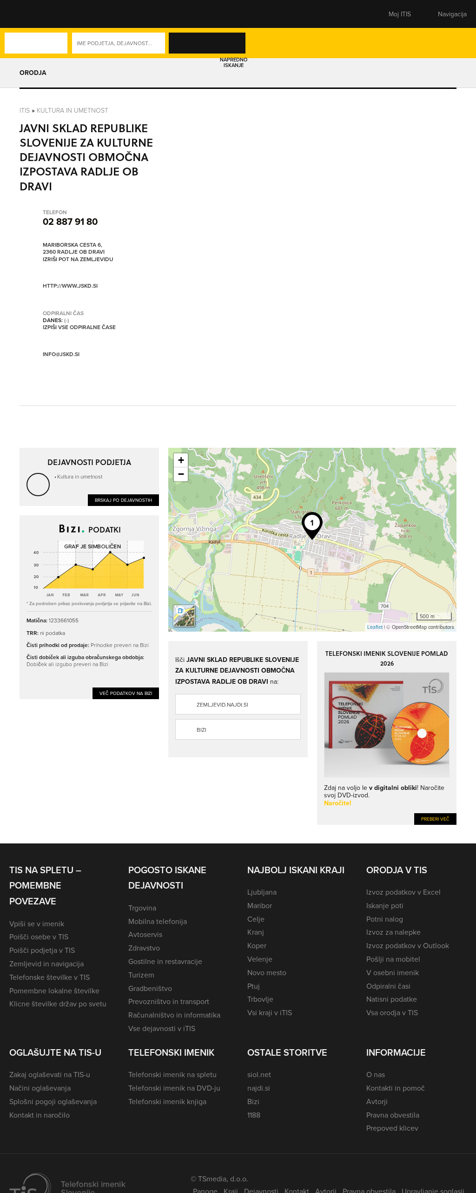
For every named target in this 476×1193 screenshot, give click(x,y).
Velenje (259, 959)
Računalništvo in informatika (174, 1015)
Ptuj (253, 986)
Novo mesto (266, 972)
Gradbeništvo (150, 988)
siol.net (259, 1074)
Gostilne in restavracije (165, 961)
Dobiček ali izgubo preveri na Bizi (67, 664)
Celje (255, 919)
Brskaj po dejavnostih (123, 500)
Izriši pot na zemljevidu (78, 259)
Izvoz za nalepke (393, 932)
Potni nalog (384, 919)
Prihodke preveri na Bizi (120, 645)
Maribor (259, 905)
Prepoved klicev (392, 1128)
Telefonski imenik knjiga (167, 1101)
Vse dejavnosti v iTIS (161, 1028)
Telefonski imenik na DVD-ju (174, 1088)
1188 (253, 1115)
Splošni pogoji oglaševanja (53, 1101)
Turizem (141, 975)
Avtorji (377, 1101)
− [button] (181, 474)
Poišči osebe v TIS (38, 936)
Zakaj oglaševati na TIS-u (49, 1074)
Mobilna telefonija (157, 921)
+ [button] (181, 460)
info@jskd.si (61, 354)
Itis (25, 110)
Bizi (201, 730)
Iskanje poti (384, 905)
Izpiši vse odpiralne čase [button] (79, 327)
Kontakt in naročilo (39, 1115)
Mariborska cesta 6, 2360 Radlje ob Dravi (74, 248)
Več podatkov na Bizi (125, 693)
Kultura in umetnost (72, 110)
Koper (256, 945)
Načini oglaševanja (40, 1088)
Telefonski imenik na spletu (172, 1074)
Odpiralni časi (388, 986)
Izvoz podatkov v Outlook (407, 945)
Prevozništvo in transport (168, 1001)
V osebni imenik (392, 972)
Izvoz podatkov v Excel (403, 892)
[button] (25, 14)
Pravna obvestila (392, 1115)
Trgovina (142, 908)
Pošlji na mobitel (393, 959)
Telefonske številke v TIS (49, 977)
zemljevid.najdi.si (222, 704)
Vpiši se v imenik (36, 923)
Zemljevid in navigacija (46, 963)
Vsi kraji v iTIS (269, 1012)
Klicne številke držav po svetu (57, 1003)
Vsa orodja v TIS (392, 1012)
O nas (375, 1074)
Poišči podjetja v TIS (42, 950)
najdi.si (258, 1088)
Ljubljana (262, 892)
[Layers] (184, 616)
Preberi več (435, 819)
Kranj (255, 932)
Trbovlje (260, 999)
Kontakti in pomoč (395, 1088)
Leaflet (375, 627)
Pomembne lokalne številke (54, 990)
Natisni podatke (391, 999)
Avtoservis (145, 934)
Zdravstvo (144, 948)
